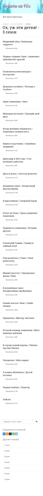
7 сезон (7, 479)
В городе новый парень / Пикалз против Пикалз (20, 346)
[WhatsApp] (13, 434)
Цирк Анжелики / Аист (15, 101)
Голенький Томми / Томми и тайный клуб (18, 244)
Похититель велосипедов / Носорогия (17, 73)
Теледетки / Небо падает (16, 360)
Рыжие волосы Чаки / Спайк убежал (18, 304)
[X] (10, 434)
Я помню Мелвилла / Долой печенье (17, 373)
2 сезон (7, 451)
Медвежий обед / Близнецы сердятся (17, 43)
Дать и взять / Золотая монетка (20, 173)
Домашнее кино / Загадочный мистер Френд (19, 187)
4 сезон (7, 462)
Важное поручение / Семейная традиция (19, 145)
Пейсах (7, 399)
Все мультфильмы (12, 16)
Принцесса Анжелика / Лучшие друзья (20, 229)
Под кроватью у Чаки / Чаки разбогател (18, 259)
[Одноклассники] (7, 434)
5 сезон (7, 468)
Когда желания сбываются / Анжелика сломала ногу (18, 130)
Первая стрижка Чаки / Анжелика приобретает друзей (21, 58)
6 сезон (7, 474)
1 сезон (7, 445)
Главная (5, 24)
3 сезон (7, 456)
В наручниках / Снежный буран (20, 200)
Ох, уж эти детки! (17, 24)
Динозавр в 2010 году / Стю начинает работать (17, 160)
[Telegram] (16, 434)
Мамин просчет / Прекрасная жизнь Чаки (19, 274)
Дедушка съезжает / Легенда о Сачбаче (19, 88)
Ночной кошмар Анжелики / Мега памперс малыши (21, 331)
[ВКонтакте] (4, 434)
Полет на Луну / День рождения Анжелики (20, 214)
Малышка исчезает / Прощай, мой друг (21, 115)
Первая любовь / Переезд (16, 387)
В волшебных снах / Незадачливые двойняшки (17, 289)
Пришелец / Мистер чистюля (18, 318)
